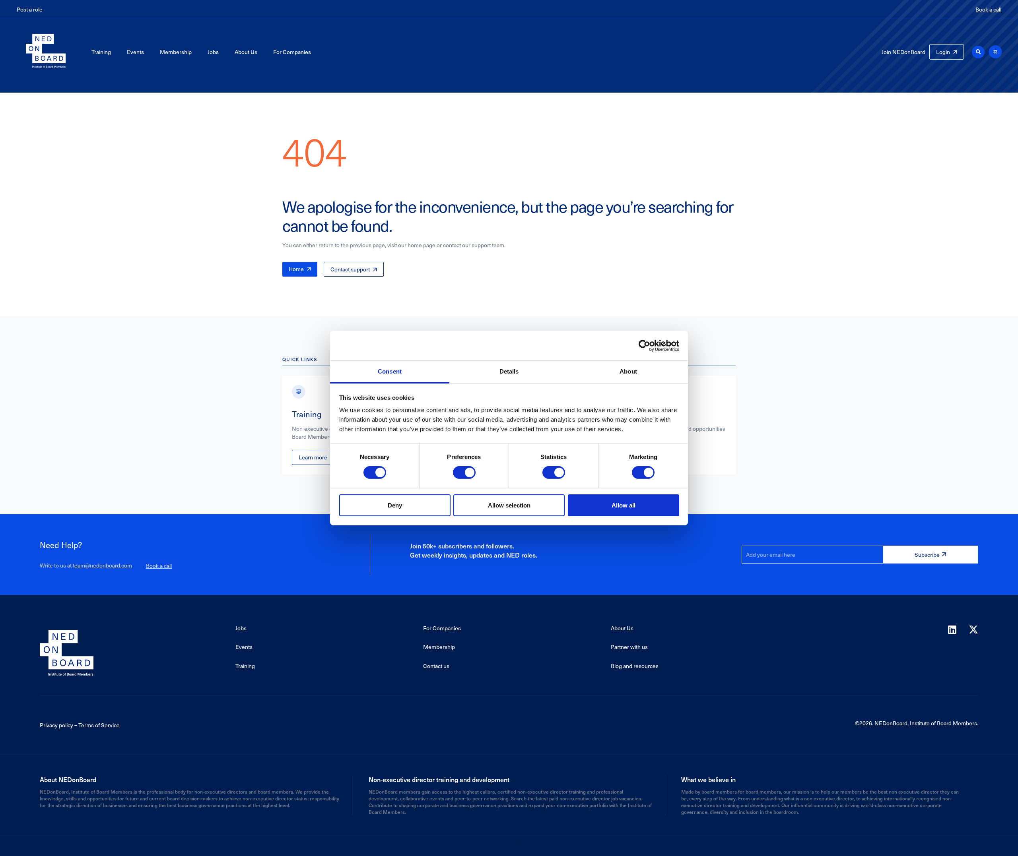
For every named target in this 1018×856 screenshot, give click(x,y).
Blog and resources (635, 666)
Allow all (623, 505)
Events (135, 52)
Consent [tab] (390, 371)
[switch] (464, 472)
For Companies (292, 52)
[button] (978, 52)
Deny (395, 505)
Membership (176, 52)
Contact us (436, 666)
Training (101, 52)
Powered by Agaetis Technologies (509, 843)
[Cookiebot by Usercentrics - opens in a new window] (644, 345)
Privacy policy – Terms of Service (80, 725)
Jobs (213, 52)
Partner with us (629, 647)
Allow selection (509, 505)
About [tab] (628, 371)
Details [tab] (509, 371)
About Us (246, 52)
